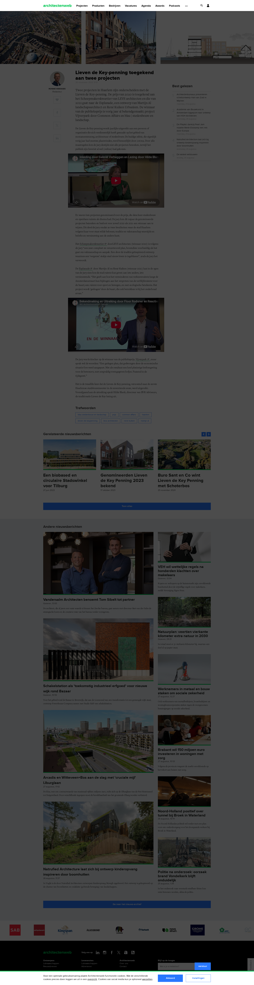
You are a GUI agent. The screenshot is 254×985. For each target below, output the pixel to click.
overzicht (92, 979)
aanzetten (147, 979)
